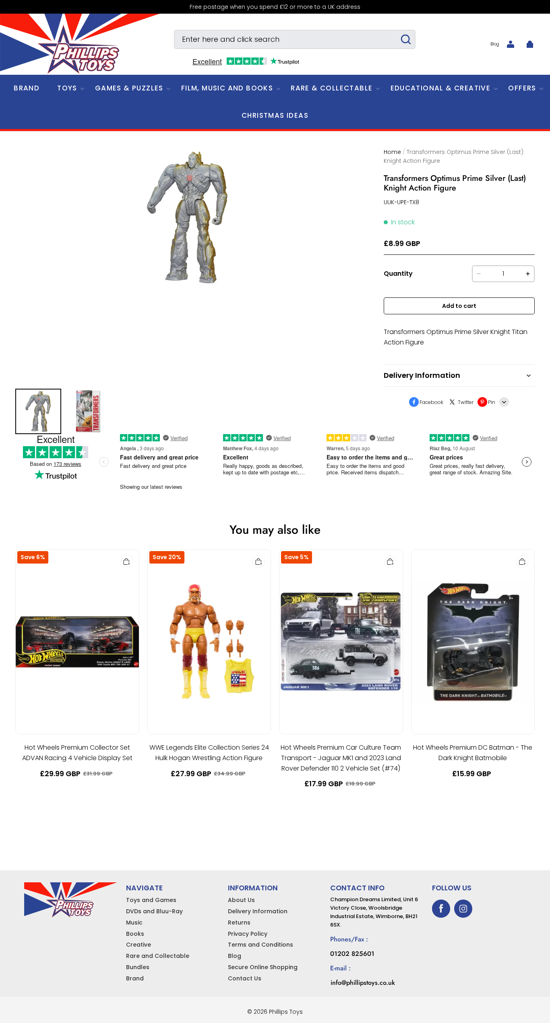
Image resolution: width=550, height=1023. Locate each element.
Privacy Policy (247, 934)
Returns (239, 922)
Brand (135, 978)
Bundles (137, 967)
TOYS (67, 88)
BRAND (26, 88)
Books (135, 934)
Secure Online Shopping (263, 967)
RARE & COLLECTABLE (331, 88)
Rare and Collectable (157, 956)
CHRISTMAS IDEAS (275, 115)
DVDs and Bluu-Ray (154, 911)
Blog (494, 44)
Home (392, 152)
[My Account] (510, 44)
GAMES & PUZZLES (129, 88)
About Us (241, 900)
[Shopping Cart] (530, 44)
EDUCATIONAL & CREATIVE (441, 88)
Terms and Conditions (260, 945)
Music (134, 922)
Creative (138, 945)
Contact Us (244, 978)
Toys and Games (151, 900)
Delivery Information (257, 911)
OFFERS (522, 88)
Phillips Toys (286, 1012)
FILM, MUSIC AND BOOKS (227, 88)
